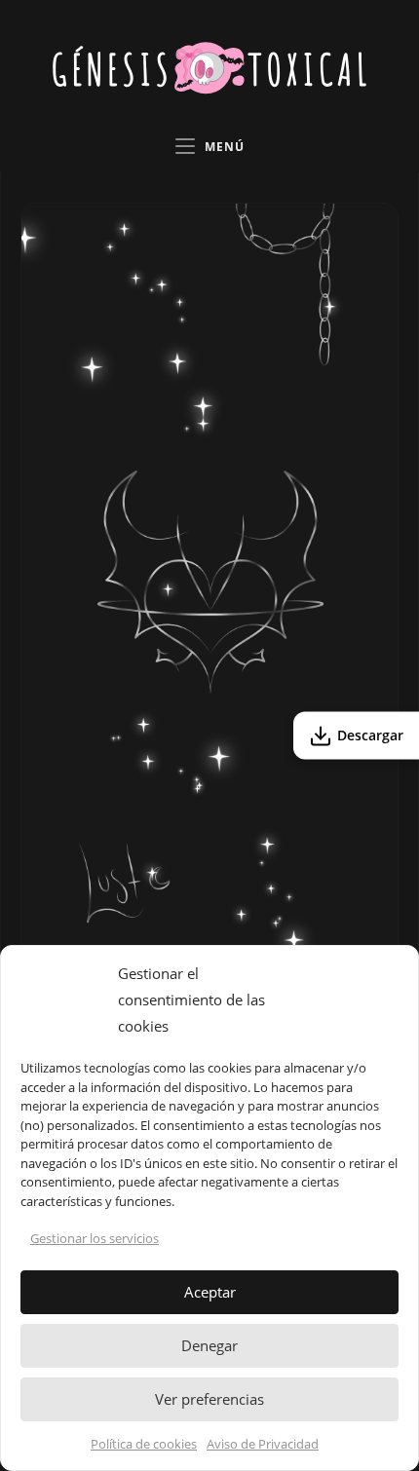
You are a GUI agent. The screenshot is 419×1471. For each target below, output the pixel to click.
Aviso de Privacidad (263, 1443)
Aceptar (210, 1291)
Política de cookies (144, 1443)
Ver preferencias (209, 1399)
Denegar (209, 1345)
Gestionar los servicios (94, 1238)
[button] (389, 1000)
